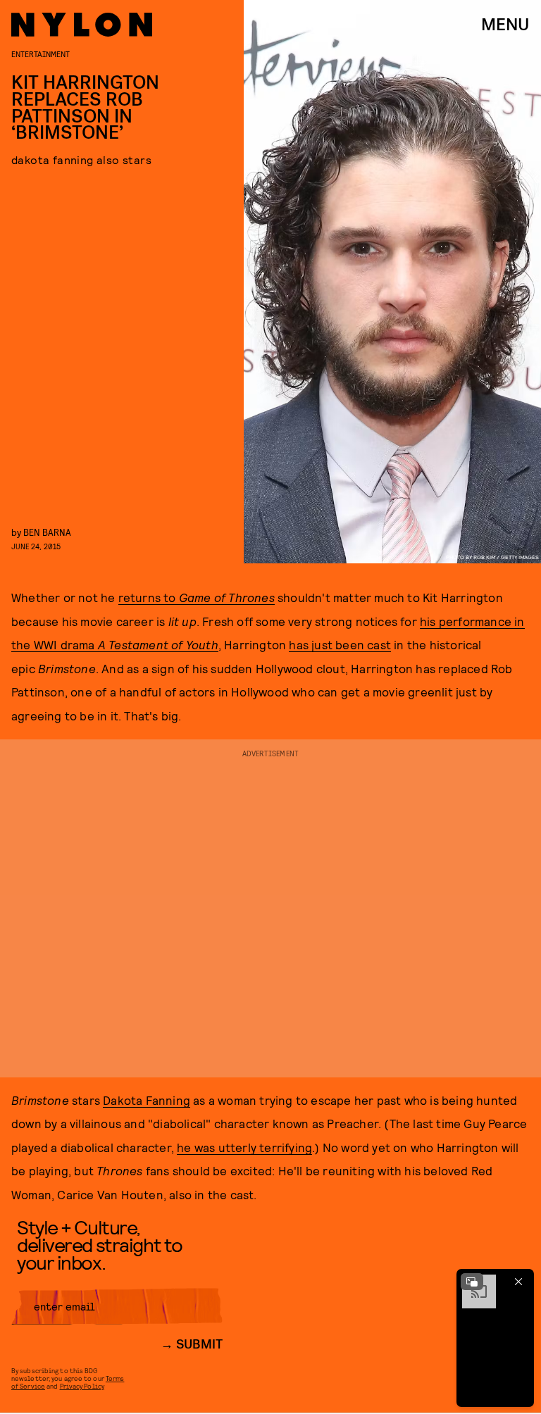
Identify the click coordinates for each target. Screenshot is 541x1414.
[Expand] (472, 1281)
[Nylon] (81, 24)
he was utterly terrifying (244, 1147)
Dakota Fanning (146, 1100)
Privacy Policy (82, 1386)
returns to (196, 597)
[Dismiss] (518, 1281)
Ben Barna (47, 532)
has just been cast (340, 644)
